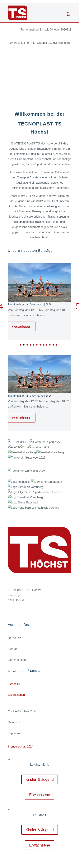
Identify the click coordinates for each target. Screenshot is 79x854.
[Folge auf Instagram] (19, 612)
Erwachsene (39, 795)
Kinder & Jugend (40, 779)
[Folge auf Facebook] (11, 612)
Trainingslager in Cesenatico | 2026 (30, 304)
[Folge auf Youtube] (26, 612)
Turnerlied (14, 683)
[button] (20, 345)
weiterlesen (21, 326)
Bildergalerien (16, 694)
